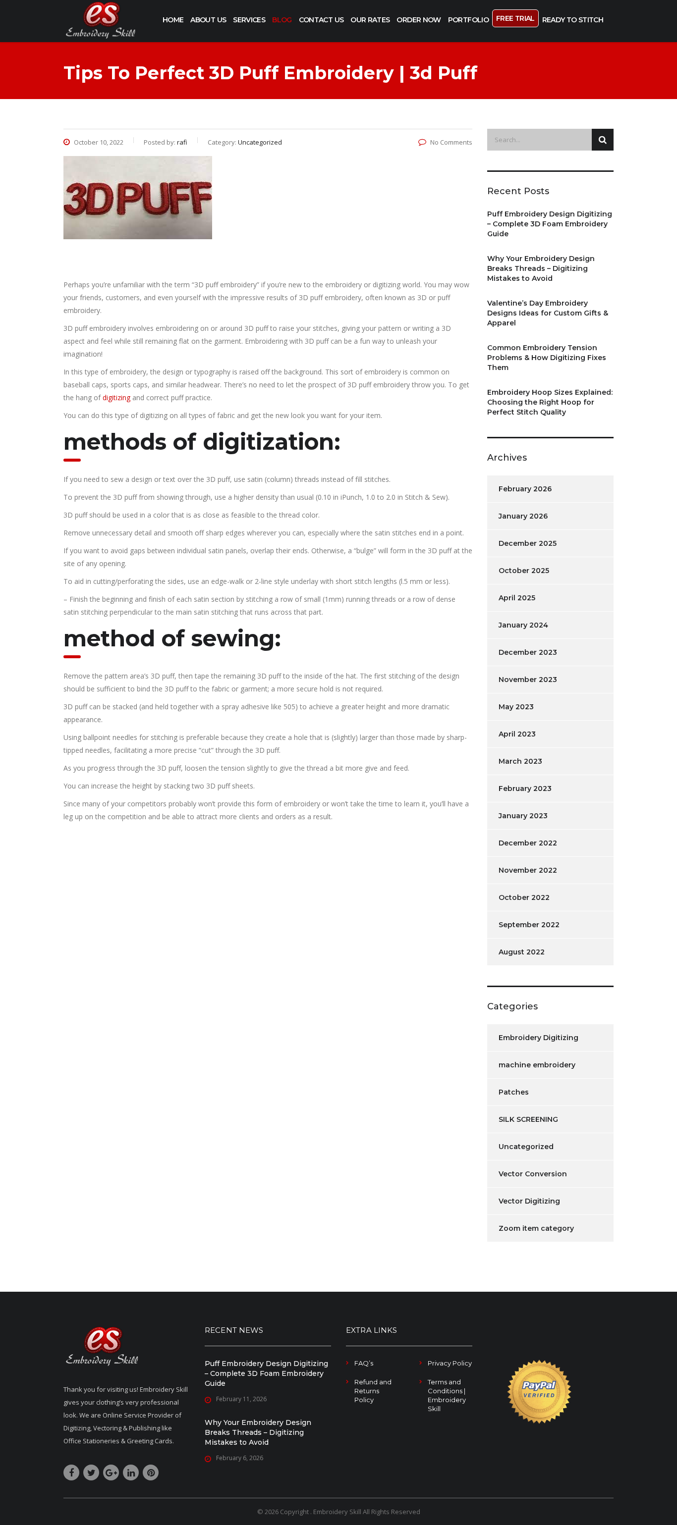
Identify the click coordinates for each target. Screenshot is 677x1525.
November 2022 (528, 870)
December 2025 (528, 543)
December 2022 (528, 843)
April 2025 (517, 597)
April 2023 (517, 734)
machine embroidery (537, 1064)
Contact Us (321, 19)
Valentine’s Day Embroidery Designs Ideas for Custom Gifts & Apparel (547, 313)
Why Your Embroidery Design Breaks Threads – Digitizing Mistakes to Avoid (541, 268)
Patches (514, 1092)
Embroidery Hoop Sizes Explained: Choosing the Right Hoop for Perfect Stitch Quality (550, 402)
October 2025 (524, 570)
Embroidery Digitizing (538, 1037)
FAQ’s (363, 1363)
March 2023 (520, 761)
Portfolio (468, 19)
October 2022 (524, 897)
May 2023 (516, 706)
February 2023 (525, 788)
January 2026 (523, 516)
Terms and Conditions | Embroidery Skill (447, 1395)
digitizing (117, 397)
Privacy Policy (450, 1363)
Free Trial (515, 18)
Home (173, 19)
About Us (208, 19)
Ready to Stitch (572, 19)
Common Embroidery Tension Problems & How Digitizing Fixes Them (546, 357)
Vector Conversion (533, 1173)
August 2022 (522, 951)
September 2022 (529, 924)
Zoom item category (536, 1228)
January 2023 (523, 815)
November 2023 (528, 679)
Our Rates (370, 19)
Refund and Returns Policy (373, 1391)
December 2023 (528, 652)
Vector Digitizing (529, 1201)
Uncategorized (526, 1146)
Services (249, 19)
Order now (418, 19)
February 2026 (525, 488)
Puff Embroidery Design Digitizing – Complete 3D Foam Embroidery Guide (549, 224)
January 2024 (523, 625)
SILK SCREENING (528, 1119)
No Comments (451, 142)
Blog (281, 19)
